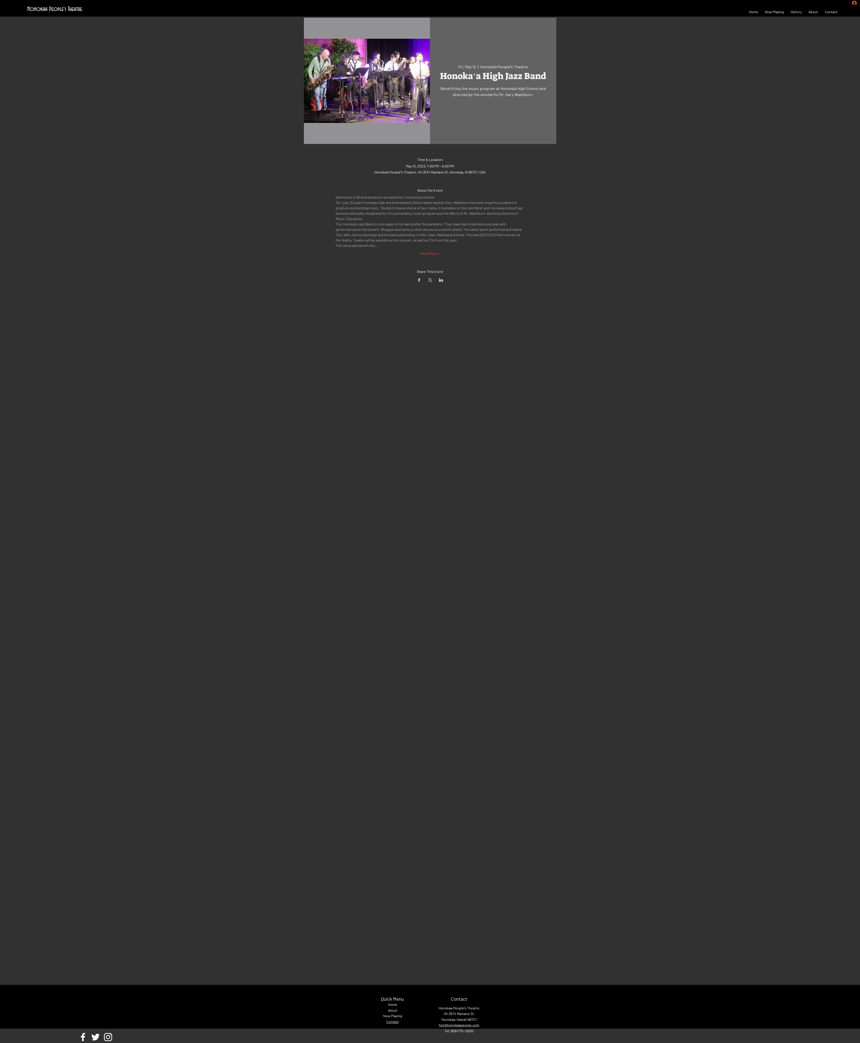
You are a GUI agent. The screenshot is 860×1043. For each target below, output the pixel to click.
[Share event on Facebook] (419, 280)
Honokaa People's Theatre (54, 9)
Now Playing (392, 1016)
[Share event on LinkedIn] (441, 280)
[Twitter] (95, 1037)
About (393, 1010)
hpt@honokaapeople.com (459, 1025)
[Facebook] (82, 1037)
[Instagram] (108, 1037)
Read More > (430, 253)
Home (392, 1004)
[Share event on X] (430, 280)
